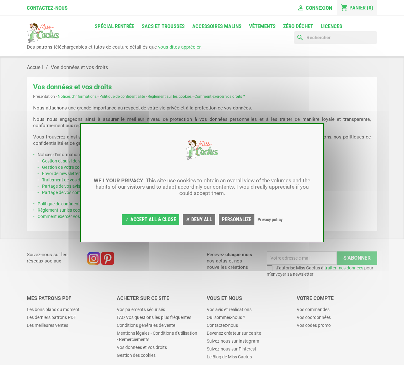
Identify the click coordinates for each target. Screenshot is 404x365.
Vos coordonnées (314, 317)
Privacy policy (270, 219)
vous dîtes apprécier (179, 47)
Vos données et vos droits (142, 347)
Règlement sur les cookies (170, 96)
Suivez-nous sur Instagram (233, 341)
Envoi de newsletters (62, 173)
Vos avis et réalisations (229, 309)
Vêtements (262, 26)
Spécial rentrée (114, 26)
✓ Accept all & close (150, 219)
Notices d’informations (77, 96)
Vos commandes (313, 309)
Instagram (93, 258)
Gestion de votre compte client (71, 167)
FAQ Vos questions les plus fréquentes (154, 317)
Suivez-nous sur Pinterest (231, 348)
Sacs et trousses (163, 26)
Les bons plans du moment (53, 309)
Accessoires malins (216, 26)
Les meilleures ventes (47, 325)
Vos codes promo (314, 325)
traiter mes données (343, 267)
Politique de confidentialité (122, 96)
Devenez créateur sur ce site (234, 333)
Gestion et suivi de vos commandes (76, 160)
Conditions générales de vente (146, 325)
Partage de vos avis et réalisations (75, 186)
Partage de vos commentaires (71, 192)
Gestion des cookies (136, 355)
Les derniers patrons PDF (51, 317)
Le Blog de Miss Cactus (229, 356)
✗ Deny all (199, 219)
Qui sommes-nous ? (226, 317)
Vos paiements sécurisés (141, 309)
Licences (331, 26)
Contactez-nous (47, 8)
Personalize (236, 219)
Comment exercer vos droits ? (219, 96)
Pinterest (107, 258)
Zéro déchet (298, 26)
